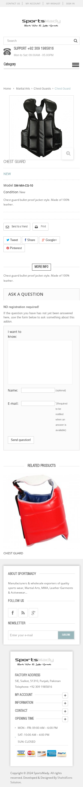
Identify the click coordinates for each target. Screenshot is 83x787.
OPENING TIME (24, 719)
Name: (13, 390)
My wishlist (53, 3)
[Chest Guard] (41, 510)
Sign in (70, 3)
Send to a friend (20, 226)
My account (33, 3)
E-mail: (13, 403)
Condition (10, 192)
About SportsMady (22, 574)
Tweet (13, 240)
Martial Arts (23, 88)
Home (7, 88)
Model (8, 185)
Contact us (13, 3)
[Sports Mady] (41, 22)
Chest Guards (42, 88)
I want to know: (14, 334)
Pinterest (15, 248)
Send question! (21, 440)
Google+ (51, 240)
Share (30, 240)
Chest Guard (13, 553)
